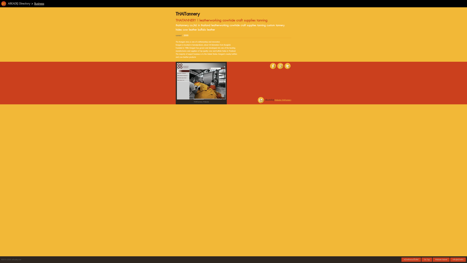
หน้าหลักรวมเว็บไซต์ (411, 259)
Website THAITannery (283, 100)
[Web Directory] (4, 4)
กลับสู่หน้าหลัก (458, 259)
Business (39, 3)
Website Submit (441, 259)
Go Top (427, 259)
